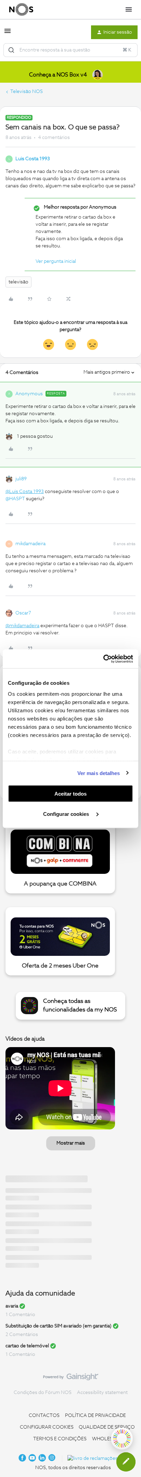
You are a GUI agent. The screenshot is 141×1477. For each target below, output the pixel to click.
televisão (18, 282)
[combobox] (70, 50)
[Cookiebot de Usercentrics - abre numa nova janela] (103, 658)
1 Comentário (20, 1314)
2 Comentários (21, 1334)
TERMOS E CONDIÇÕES (60, 1439)
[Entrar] (11, 50)
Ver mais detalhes (98, 773)
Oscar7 (23, 613)
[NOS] (21, 9)
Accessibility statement (102, 1392)
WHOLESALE (106, 1439)
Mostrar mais (70, 1143)
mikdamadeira (30, 543)
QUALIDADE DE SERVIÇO (107, 1427)
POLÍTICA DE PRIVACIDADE (95, 1415)
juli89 (21, 479)
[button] (7, 33)
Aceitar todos (70, 794)
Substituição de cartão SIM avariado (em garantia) (58, 1326)
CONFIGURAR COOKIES (47, 1427)
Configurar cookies (66, 814)
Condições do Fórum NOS (43, 1392)
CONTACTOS (44, 1415)
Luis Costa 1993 (32, 158)
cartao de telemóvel (27, 1346)
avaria (11, 1306)
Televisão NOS (26, 91)
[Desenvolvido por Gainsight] (70, 1378)
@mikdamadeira (22, 625)
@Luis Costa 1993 (24, 491)
